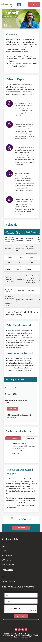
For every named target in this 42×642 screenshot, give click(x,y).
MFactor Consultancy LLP (22, 637)
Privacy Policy (27, 635)
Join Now (12, 408)
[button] (19, 4)
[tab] (13, 438)
